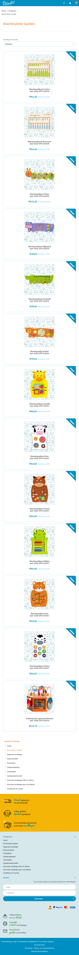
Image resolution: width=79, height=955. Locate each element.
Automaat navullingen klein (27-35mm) (20, 780)
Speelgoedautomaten (14, 775)
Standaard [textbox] (8, 43)
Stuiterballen (11, 771)
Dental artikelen (12, 758)
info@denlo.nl (33, 941)
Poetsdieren (11, 762)
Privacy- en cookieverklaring (44, 948)
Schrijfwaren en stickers (15, 788)
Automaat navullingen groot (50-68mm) (21, 784)
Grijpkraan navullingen (14, 754)
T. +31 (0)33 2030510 (46, 941)
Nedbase (44, 951)
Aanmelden (38, 898)
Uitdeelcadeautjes (13, 767)
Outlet (9, 745)
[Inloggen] (70, 3)
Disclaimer (28, 948)
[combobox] (39, 44)
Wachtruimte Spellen (14, 750)
